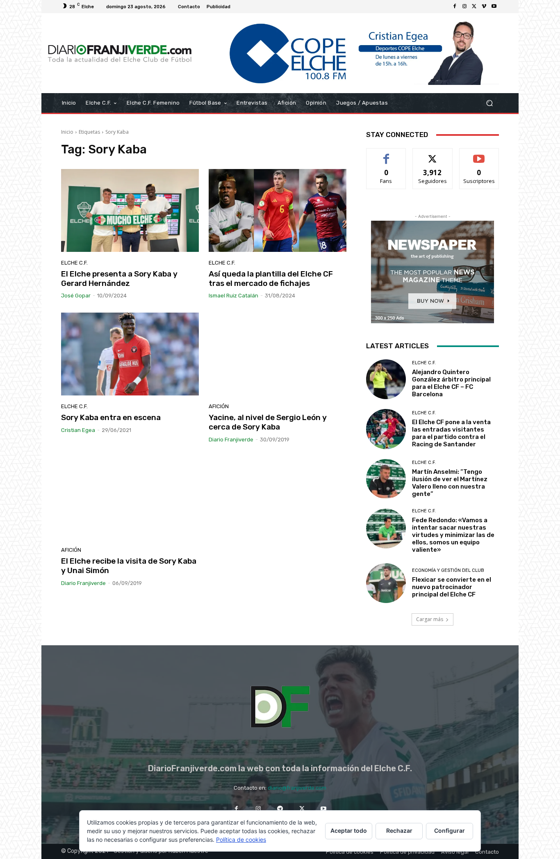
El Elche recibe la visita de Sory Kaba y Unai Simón (128, 565)
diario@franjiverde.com (297, 788)
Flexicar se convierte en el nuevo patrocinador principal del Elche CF (451, 587)
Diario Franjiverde (231, 439)
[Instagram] (464, 6)
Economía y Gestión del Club (448, 570)
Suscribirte (479, 154)
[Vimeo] (484, 6)
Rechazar (399, 830)
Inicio (67, 131)
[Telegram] (280, 808)
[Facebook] (455, 6)
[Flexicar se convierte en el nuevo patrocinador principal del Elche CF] (386, 583)
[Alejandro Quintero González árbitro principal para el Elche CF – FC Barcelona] (386, 379)
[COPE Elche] (348, 53)
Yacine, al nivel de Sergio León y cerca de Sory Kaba (268, 422)
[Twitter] (474, 6)
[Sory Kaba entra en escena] (130, 354)
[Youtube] (494, 6)
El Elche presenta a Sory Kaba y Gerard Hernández (119, 278)
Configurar (449, 830)
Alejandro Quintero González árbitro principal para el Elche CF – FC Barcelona (451, 383)
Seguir (433, 154)
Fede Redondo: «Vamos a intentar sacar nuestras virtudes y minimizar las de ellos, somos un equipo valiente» (453, 534)
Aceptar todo (348, 830)
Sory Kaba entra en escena (111, 417)
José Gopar (76, 295)
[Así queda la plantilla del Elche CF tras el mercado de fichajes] (277, 210)
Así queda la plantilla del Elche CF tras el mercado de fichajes (271, 278)
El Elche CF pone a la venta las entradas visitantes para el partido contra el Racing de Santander (451, 433)
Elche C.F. (74, 262)
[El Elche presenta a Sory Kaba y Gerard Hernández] (130, 210)
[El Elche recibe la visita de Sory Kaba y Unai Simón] (130, 498)
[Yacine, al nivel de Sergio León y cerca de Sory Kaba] (277, 354)
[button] (489, 103)
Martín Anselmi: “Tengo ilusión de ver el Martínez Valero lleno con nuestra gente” (449, 483)
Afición (219, 406)
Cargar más (429, 619)
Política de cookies (241, 839)
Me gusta (386, 154)
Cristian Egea (78, 430)
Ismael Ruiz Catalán (233, 295)
